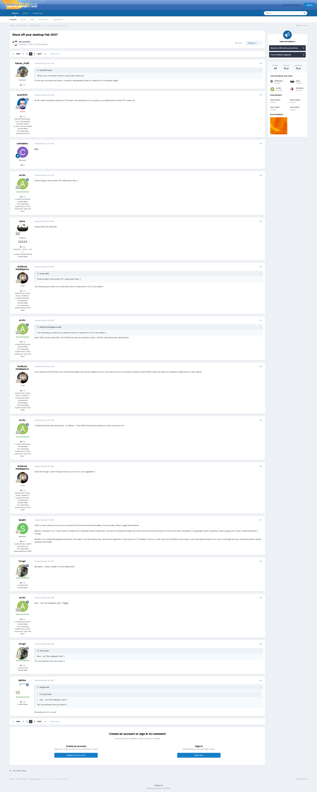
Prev (18, 54)
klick (36, 149)
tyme (22, 221)
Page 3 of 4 (55, 54)
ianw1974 (22, 95)
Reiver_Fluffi (22, 63)
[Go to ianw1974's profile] (22, 103)
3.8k (23, 702)
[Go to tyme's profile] (22, 230)
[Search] (304, 13)
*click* (65, 603)
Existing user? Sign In (291, 5)
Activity (25, 13)
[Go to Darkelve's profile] (292, 89)
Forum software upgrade (281, 55)
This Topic (294, 13)
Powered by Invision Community (158, 788)
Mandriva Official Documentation (284, 48)
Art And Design (42, 44)
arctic (22, 175)
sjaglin (22, 520)
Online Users (43, 19)
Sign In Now (198, 755)
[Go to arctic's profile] (22, 183)
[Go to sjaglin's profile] (22, 528)
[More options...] (260, 63)
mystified (26, 42)
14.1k (23, 117)
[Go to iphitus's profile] (22, 689)
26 (23, 165)
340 (23, 541)
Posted (44, 63)
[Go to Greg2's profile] (22, 569)
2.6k (23, 291)
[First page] (13, 54)
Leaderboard (58, 19)
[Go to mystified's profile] (15, 43)
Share (239, 43)
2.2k (23, 85)
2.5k (23, 583)
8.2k (23, 197)
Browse (15, 13)
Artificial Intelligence (22, 268)
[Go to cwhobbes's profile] (22, 152)
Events (23, 19)
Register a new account (76, 755)
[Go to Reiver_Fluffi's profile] (22, 72)
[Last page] (45, 54)
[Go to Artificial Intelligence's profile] (22, 278)
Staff (32, 19)
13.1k (23, 247)
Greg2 (22, 561)
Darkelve (300, 88)
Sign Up (310, 5)
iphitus (22, 680)
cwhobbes (22, 143)
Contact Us (158, 785)
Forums (13, 19)
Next (40, 54)
